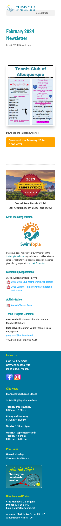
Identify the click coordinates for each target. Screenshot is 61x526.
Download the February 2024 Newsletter (27, 142)
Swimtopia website (15, 256)
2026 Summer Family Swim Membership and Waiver (31, 288)
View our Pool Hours (17, 458)
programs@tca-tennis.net (19, 335)
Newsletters (25, 45)
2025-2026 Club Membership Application (32, 282)
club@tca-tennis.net (24, 508)
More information (37, 263)
